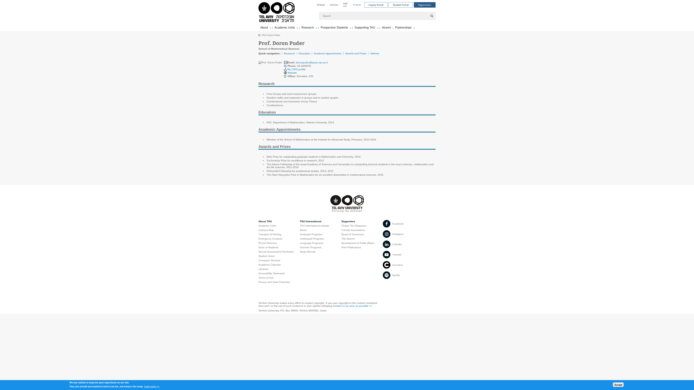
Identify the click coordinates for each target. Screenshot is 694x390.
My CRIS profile (296, 69)
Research (307, 27)
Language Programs (311, 243)
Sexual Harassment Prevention (276, 251)
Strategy (321, 5)
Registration (424, 4)
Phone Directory (267, 243)
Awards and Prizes (356, 53)
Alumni (386, 27)
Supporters (348, 221)
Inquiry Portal (376, 4)
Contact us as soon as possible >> (352, 305)
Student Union (266, 256)
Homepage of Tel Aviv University (259, 35)
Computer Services (269, 260)
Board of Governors (352, 234)
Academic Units (285, 27)
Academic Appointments (327, 53)
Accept (618, 384)
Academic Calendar (269, 264)
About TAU (265, 221)
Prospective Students (334, 27)
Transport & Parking (269, 234)
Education (304, 53)
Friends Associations (353, 230)
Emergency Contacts (270, 238)
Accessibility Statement (271, 273)
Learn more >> (152, 386)
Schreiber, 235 (300, 76)
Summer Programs (311, 247)
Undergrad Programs (312, 238)
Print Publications (351, 247)
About (303, 230)
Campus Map (266, 230)
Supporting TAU (365, 27)
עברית (356, 5)
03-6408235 (299, 65)
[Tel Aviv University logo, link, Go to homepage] (277, 12)
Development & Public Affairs (357, 243)
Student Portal (401, 4)
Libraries (334, 5)
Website (292, 72)
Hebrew (374, 53)
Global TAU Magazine (353, 225)
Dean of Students (268, 247)
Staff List (345, 4)
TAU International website (314, 225)
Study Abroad (307, 251)
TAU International (310, 221)
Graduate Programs (311, 234)
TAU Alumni (348, 238)
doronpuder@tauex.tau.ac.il (312, 62)
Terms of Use (266, 277)
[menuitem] (320, 4)
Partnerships (403, 27)
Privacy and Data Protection (274, 282)
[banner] (347, 15)
